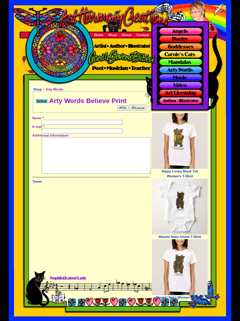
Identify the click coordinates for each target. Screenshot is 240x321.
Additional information (50, 135)
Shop (112, 35)
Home (98, 35)
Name (37, 118)
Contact (142, 35)
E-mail (38, 127)
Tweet (37, 181)
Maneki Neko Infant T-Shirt (180, 237)
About (126, 35)
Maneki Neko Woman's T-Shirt (180, 297)
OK (124, 108)
